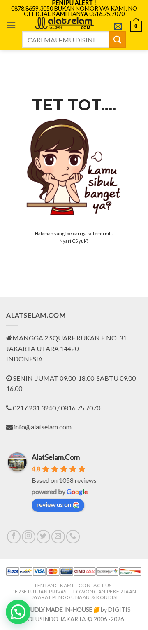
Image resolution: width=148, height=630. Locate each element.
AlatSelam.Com (56, 456)
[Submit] (117, 39)
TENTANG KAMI (53, 585)
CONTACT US (95, 585)
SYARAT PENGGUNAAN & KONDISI (75, 597)
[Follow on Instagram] (28, 536)
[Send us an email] (58, 536)
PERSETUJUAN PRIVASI (40, 591)
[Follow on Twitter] (43, 536)
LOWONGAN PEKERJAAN (104, 591)
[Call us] (73, 536)
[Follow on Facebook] (14, 536)
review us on (54, 504)
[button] (11, 25)
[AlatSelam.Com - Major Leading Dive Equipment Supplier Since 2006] (64, 23)
